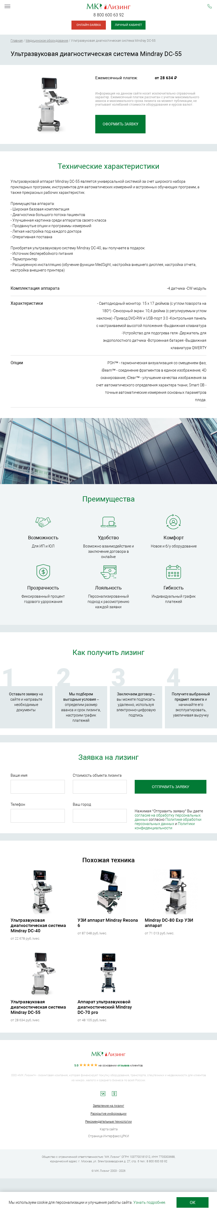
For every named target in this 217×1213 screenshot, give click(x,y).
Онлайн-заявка (88, 25)
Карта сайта (108, 1129)
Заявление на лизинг (108, 1106)
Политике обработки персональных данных (168, 821)
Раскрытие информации (108, 1114)
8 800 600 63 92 (108, 14)
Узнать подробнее (149, 1202)
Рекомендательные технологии (108, 1121)
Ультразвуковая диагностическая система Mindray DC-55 (38, 1007)
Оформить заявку (120, 124)
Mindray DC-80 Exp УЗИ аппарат (169, 922)
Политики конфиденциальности (165, 826)
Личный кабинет (128, 25)
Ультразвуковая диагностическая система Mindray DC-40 (38, 925)
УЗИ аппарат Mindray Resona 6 (108, 922)
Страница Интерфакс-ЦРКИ (108, 1136)
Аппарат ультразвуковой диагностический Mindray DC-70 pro (105, 1007)
